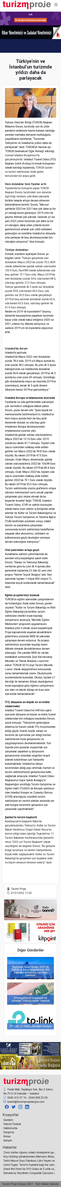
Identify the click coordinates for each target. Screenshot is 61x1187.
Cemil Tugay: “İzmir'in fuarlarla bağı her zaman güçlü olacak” (30, 1164)
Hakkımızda (10, 1128)
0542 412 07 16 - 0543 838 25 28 (27, 1097)
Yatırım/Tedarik (12, 1124)
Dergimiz (8, 1132)
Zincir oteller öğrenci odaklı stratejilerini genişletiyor (30, 1152)
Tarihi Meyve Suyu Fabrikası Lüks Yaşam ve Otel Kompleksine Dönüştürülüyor (30, 1160)
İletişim (7, 1140)
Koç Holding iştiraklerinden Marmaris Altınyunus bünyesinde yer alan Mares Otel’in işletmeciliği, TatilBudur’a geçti (30, 1156)
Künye (7, 1136)
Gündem (8, 1120)
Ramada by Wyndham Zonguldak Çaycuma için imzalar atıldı (30, 1173)
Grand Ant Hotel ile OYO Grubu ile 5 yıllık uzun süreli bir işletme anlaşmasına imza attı (30, 1169)
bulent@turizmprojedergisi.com (25, 1101)
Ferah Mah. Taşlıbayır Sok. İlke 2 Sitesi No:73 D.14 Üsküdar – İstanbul (28, 1091)
